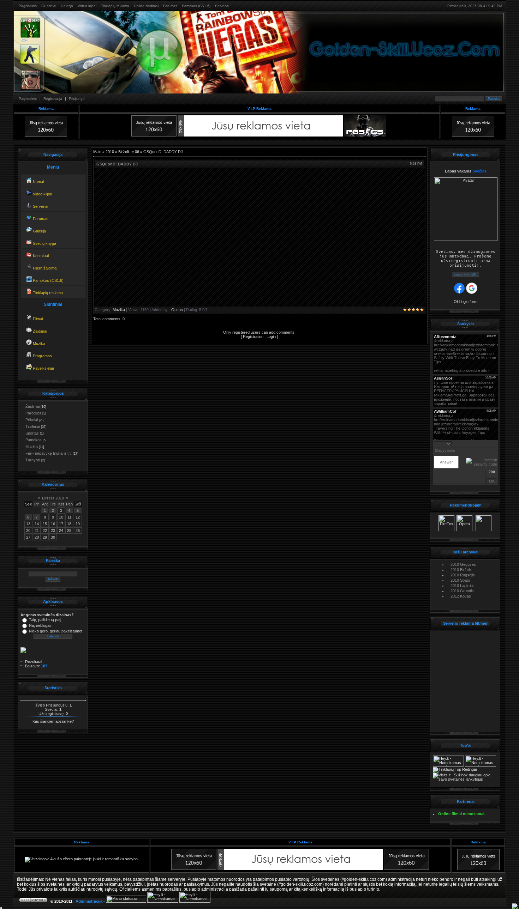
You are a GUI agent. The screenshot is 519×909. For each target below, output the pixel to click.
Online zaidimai (146, 6)
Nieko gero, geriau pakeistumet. (56, 631)
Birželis (124, 152)
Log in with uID (465, 274)
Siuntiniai (48, 6)
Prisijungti (76, 99)
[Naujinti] (495, 443)
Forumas (170, 6)
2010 (110, 152)
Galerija (67, 6)
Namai (38, 182)
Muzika (38, 343)
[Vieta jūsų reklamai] (193, 868)
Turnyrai (32, 460)
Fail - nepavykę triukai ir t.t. (48, 453)
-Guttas (176, 310)
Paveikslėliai (43, 368)
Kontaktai (40, 256)
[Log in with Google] (471, 288)
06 (137, 152)
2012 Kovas (461, 596)
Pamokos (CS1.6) (196, 6)
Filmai (37, 319)
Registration (253, 336)
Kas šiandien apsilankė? (53, 721)
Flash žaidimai (44, 268)
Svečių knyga (44, 243)
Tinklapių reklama (115, 6)
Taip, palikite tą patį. (45, 620)
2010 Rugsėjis (463, 575)
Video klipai (87, 6)
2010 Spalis (460, 580)
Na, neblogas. (41, 625)
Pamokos (33, 440)
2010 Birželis (461, 570)
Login (271, 336)
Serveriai (222, 6)
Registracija (52, 99)
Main (97, 152)
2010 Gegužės (463, 564)
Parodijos (33, 413)
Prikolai (31, 420)
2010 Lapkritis (463, 585)
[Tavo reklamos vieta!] (406, 868)
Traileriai (32, 426)
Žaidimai (39, 331)
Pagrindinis (28, 6)
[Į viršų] (515, 906)
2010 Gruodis (462, 591)
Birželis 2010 (53, 498)
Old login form (465, 301)
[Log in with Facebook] (459, 288)
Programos (42, 356)
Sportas (32, 433)
